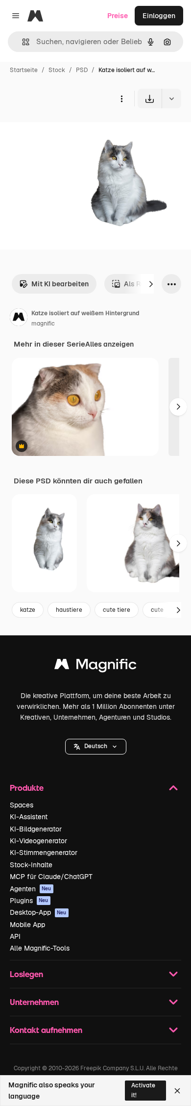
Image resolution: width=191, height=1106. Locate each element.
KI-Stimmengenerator (43, 852)
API (15, 936)
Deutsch (95, 746)
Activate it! (143, 1090)
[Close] (177, 1091)
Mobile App (27, 924)
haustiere (69, 610)
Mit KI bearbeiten (60, 283)
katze (27, 610)
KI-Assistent (29, 816)
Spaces (21, 805)
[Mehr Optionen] (121, 98)
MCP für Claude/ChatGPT (51, 876)
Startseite (24, 70)
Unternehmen (34, 1002)
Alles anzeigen (109, 344)
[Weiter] (151, 284)
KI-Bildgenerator (36, 829)
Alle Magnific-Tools (40, 948)
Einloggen (159, 15)
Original (62, 131)
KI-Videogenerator (38, 840)
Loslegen (26, 974)
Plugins (29, 900)
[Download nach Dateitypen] (171, 98)
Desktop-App (38, 912)
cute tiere (116, 610)
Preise (117, 15)
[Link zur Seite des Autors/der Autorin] (18, 318)
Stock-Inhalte (31, 864)
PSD (82, 70)
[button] (95, 746)
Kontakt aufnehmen (46, 1030)
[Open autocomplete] (21, 42)
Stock (56, 70)
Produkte (27, 787)
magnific (43, 323)
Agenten (30, 888)
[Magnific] (95, 666)
